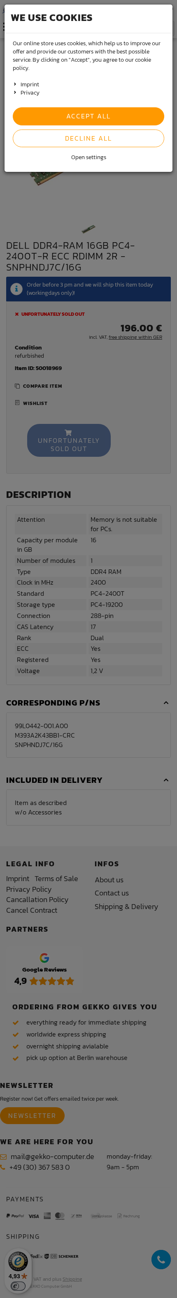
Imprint (30, 84)
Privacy (30, 92)
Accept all (88, 116)
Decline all (88, 138)
